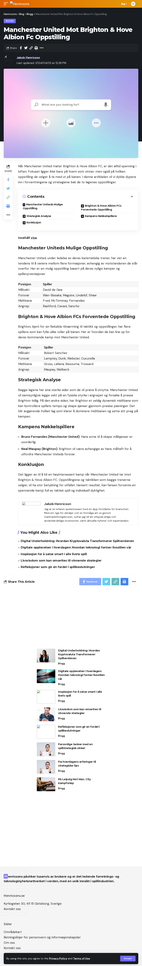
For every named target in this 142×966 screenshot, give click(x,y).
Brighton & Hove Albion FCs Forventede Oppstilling (101, 207)
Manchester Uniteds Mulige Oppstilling (43, 206)
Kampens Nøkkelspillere (101, 216)
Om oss (9, 943)
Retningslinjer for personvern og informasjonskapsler (42, 937)
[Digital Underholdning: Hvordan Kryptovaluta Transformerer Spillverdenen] (46, 655)
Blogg (9, 21)
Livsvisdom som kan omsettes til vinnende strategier (61, 560)
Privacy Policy (58, 958)
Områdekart (13, 932)
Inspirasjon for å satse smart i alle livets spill (54, 554)
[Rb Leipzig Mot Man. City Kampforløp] (46, 784)
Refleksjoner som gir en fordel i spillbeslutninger (58, 567)
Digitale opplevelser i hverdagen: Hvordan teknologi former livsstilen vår (76, 547)
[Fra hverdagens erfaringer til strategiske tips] (46, 767)
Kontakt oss (12, 909)
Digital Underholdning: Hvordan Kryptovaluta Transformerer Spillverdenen (77, 541)
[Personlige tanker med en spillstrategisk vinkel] (46, 749)
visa (34, 238)
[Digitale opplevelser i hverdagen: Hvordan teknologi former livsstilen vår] (46, 676)
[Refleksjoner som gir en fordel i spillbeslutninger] (46, 732)
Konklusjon (33, 222)
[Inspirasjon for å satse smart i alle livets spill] (46, 697)
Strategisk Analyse (38, 216)
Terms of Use (81, 958)
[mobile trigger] (7, 4)
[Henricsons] (19, 4)
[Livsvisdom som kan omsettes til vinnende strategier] (46, 714)
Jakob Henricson (28, 57)
